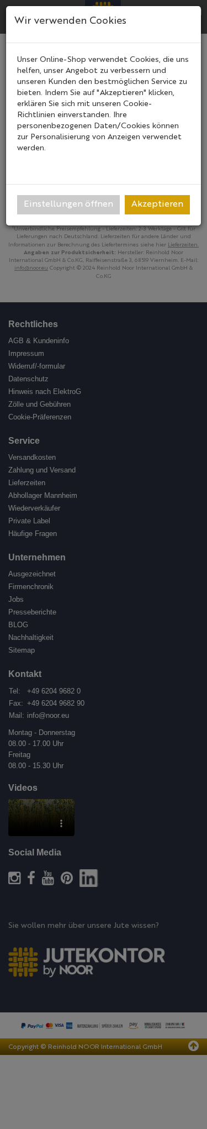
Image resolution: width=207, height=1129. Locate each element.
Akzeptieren (157, 204)
